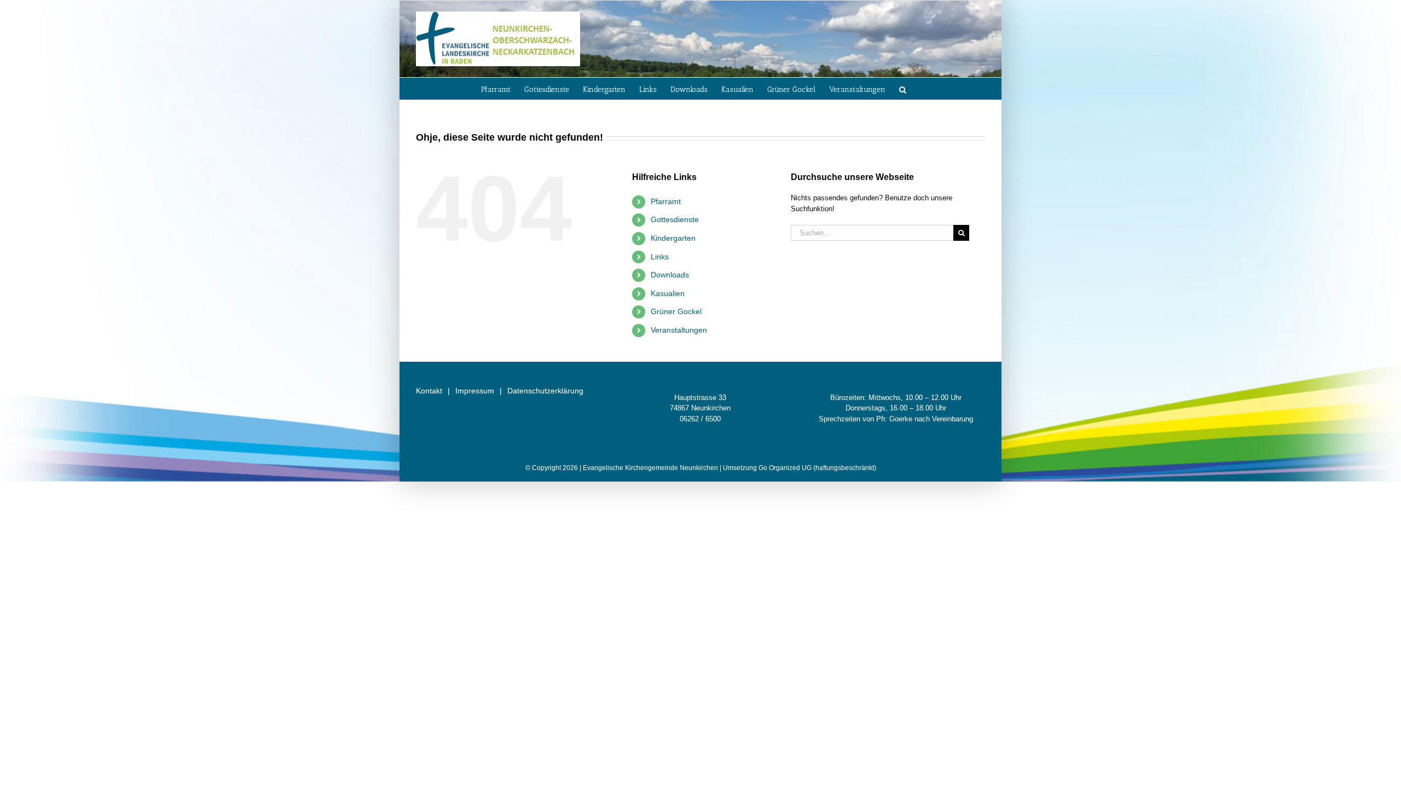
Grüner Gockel (676, 311)
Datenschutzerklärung (545, 390)
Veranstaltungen (679, 330)
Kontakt (429, 390)
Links (660, 256)
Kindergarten (673, 238)
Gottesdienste (675, 219)
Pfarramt (666, 201)
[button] (902, 89)
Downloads (670, 274)
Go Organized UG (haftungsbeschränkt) (817, 468)
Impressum (474, 390)
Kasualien (668, 293)
